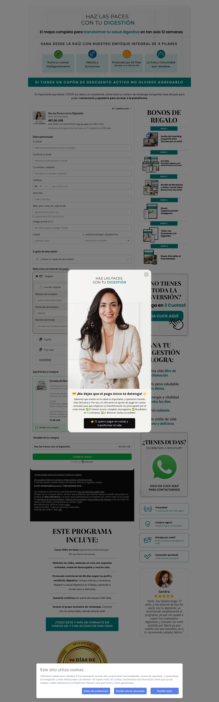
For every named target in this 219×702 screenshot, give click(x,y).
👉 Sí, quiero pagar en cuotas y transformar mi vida (109, 423)
